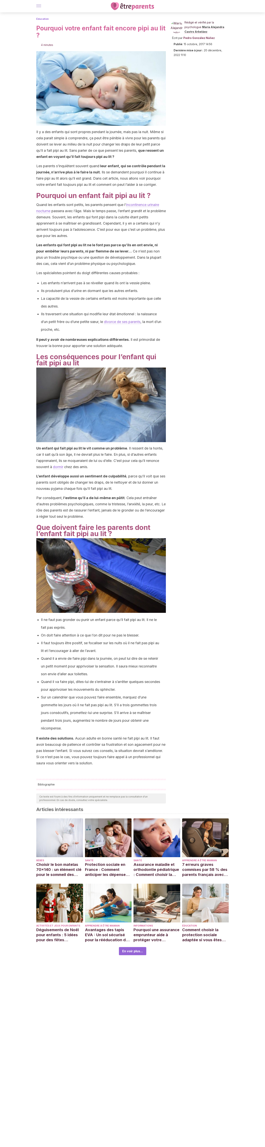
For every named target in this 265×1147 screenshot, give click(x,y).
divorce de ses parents (122, 322)
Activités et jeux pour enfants (58, 925)
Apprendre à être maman (199, 860)
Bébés (40, 860)
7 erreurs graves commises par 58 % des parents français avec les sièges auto (204, 869)
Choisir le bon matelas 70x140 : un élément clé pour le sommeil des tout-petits (58, 869)
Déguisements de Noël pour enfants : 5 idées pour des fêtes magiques (57, 934)
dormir (58, 467)
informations (143, 925)
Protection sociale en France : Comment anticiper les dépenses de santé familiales (106, 869)
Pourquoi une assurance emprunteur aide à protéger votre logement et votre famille (156, 934)
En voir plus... (132, 951)
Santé (89, 860)
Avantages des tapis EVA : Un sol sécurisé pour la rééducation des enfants (107, 934)
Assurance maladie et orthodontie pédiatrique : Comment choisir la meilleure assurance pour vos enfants (156, 869)
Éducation (42, 18)
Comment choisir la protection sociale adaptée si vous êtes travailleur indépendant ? (204, 934)
